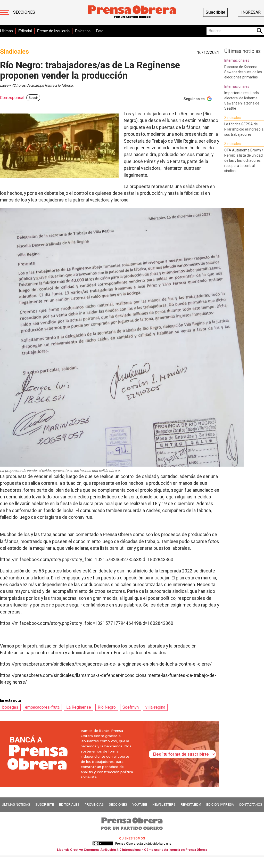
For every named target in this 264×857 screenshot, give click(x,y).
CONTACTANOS (250, 804)
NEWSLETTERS (164, 804)
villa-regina (155, 707)
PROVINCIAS (94, 804)
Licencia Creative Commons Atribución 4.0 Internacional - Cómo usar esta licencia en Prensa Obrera (132, 850)
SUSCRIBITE (44, 804)
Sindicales (14, 51)
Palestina (82, 31)
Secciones (24, 12)
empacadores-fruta (42, 707)
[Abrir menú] (4, 12)
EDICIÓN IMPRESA (220, 804)
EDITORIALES (69, 804)
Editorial (25, 31)
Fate (99, 31)
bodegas (10, 707)
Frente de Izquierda (53, 31)
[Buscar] (260, 31)
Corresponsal (12, 97)
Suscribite (215, 12)
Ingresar (251, 12)
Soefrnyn (130, 707)
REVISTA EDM (191, 804)
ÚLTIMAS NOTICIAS (16, 804)
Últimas (6, 31)
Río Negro (107, 707)
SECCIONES (118, 804)
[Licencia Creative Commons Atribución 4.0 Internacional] (103, 844)
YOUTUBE (139, 804)
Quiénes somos (132, 838)
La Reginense (78, 707)
